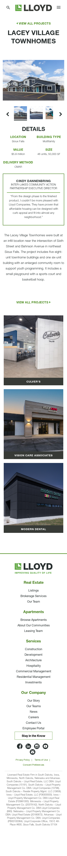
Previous (7, 55)
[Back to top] (54, 830)
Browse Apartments (33, 620)
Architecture (33, 660)
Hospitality (33, 666)
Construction (33, 649)
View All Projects (35, 23)
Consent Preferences (33, 765)
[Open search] (8, 8)
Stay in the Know (33, 736)
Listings (33, 590)
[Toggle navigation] (58, 8)
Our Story (33, 700)
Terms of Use (41, 760)
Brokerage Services (33, 596)
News (33, 711)
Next (3, 100)
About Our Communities (33, 625)
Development (33, 654)
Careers (33, 717)
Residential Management (33, 677)
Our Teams (33, 706)
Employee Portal (33, 728)
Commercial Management (33, 671)
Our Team (33, 601)
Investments (33, 682)
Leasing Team (33, 631)
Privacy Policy (23, 760)
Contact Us (33, 723)
